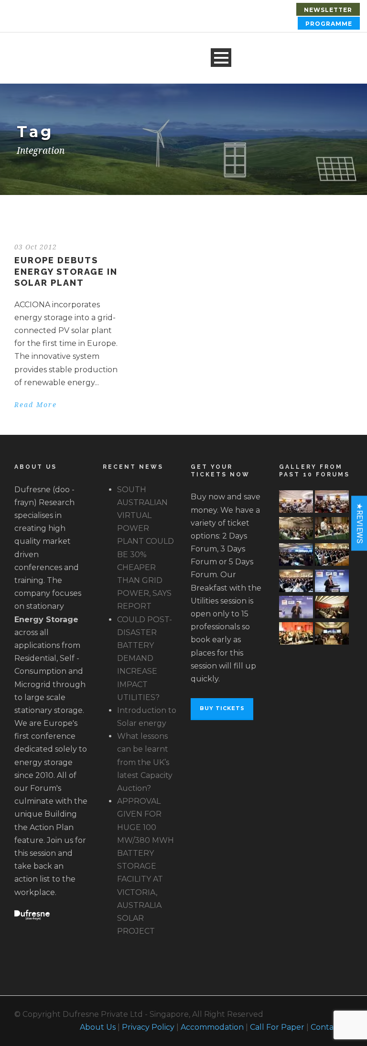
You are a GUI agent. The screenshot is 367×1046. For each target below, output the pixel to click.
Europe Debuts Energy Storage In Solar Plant (66, 271)
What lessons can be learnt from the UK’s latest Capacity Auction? (145, 762)
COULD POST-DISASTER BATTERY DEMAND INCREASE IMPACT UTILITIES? (144, 658)
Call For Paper (277, 1027)
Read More (35, 405)
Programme (328, 23)
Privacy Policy (148, 1027)
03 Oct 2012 (35, 247)
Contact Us (332, 1027)
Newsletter (328, 9)
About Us (98, 1027)
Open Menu (221, 57)
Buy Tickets (222, 708)
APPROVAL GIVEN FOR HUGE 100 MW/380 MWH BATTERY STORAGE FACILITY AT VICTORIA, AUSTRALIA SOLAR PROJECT (145, 866)
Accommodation (212, 1027)
